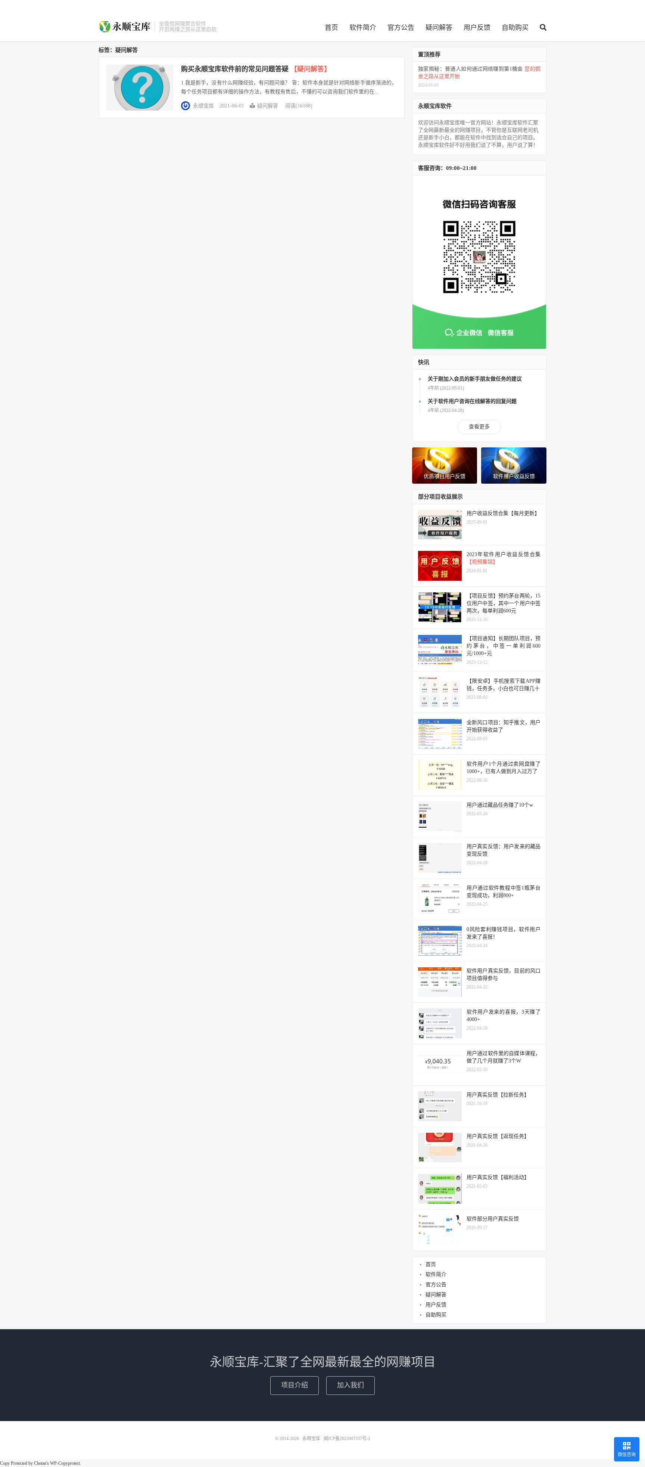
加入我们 (350, 1385)
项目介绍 (294, 1385)
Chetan (40, 1463)
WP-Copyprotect (65, 1463)
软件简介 (362, 27)
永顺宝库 (125, 26)
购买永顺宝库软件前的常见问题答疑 (256, 69)
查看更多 (479, 426)
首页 (331, 27)
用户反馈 (477, 27)
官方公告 (400, 27)
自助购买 (515, 27)
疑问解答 (439, 27)
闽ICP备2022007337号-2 (347, 1438)
